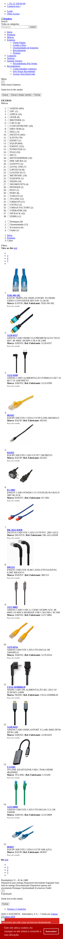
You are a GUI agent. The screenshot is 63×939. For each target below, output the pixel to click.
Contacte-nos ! (14, 6)
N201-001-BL (14, 295)
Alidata (54, 914)
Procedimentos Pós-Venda (25, 63)
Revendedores (13, 66)
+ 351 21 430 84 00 (16, 3)
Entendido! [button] (51, 931)
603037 (10, 847)
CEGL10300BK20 (16, 687)
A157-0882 (12, 607)
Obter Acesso (13, 14)
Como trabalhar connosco (25, 69)
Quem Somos (19, 42)
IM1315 (11, 567)
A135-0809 (12, 807)
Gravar (5, 95)
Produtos (11, 34)
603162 (10, 415)
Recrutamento (19, 50)
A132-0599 (12, 375)
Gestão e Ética (19, 45)
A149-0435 (12, 727)
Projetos (16, 53)
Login (10, 11)
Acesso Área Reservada (24, 74)
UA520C (11, 767)
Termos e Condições (16, 909)
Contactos (11, 55)
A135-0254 (12, 647)
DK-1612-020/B (14, 530)
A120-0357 (12, 335)
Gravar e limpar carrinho (21, 95)
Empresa (11, 40)
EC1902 (11, 490)
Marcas (10, 37)
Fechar (37, 95)
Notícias (11, 58)
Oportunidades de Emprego (25, 48)
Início (9, 32)
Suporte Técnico (14, 61)
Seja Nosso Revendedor (24, 71)
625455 (10, 452)
